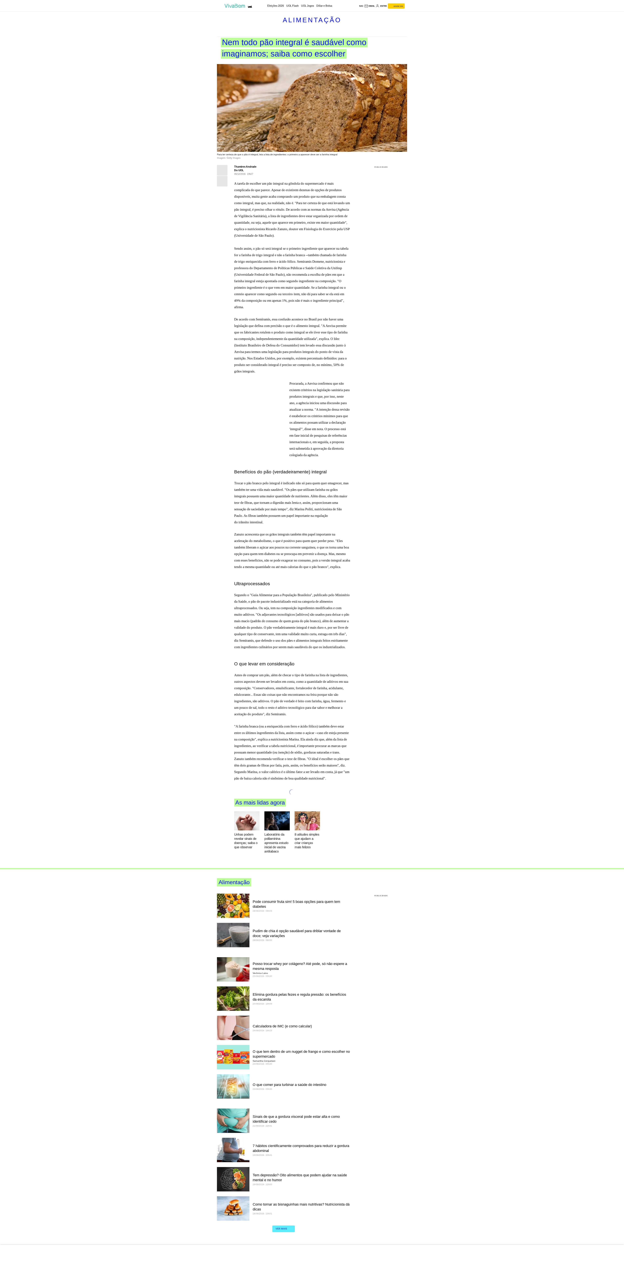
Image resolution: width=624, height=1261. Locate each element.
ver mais (281, 1228)
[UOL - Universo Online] (250, 7)
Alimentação (312, 20)
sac (361, 6)
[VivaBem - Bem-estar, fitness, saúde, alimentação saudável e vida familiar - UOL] (235, 6)
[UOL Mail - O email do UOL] (369, 6)
